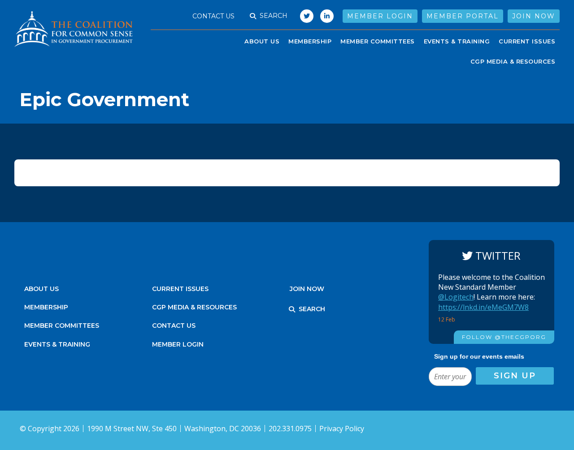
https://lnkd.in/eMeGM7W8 (483, 307)
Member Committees (377, 41)
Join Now (533, 16)
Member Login (380, 16)
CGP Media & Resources (513, 61)
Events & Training (57, 344)
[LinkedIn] (327, 16)
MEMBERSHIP (46, 307)
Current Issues (527, 41)
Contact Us (213, 16)
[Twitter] (304, 16)
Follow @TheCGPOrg (504, 337)
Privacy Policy (341, 428)
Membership (309, 41)
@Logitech (456, 297)
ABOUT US (261, 41)
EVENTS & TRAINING (457, 41)
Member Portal (462, 16)
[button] (253, 16)
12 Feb (447, 319)
